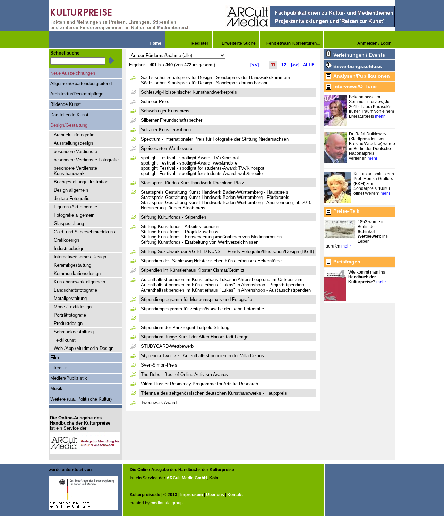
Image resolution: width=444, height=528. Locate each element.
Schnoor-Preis (155, 101)
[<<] (254, 64)
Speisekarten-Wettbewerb (166, 148)
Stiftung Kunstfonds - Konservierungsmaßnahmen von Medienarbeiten (211, 237)
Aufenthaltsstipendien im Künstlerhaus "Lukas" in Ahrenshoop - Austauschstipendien (226, 290)
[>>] (295, 64)
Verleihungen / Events (359, 55)
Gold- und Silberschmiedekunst (85, 231)
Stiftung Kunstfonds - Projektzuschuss (180, 231)
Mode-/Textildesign (73, 306)
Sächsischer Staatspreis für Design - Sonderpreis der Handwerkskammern (215, 77)
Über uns (215, 494)
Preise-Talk (346, 211)
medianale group (167, 503)
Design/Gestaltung (68, 125)
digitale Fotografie (71, 198)
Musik (56, 388)
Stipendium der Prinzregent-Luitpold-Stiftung (185, 327)
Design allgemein (71, 190)
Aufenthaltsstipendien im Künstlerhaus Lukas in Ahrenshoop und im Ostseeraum (221, 279)
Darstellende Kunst (69, 114)
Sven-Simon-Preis (159, 365)
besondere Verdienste (75, 151)
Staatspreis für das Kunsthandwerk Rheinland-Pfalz (192, 182)
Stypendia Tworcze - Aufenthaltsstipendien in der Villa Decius (202, 355)
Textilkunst (65, 340)
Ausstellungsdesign (73, 143)
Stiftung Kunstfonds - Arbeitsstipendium (181, 226)
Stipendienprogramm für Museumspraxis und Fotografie (196, 299)
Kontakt (235, 494)
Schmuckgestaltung (74, 331)
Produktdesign (68, 323)
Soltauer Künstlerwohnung (167, 129)
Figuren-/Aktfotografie (75, 206)
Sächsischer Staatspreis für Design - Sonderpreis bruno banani (204, 82)
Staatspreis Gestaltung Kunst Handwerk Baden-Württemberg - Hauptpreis (214, 192)
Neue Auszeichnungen (72, 73)
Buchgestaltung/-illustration (81, 181)
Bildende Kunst (65, 104)
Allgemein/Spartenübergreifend (81, 83)
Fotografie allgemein (74, 215)
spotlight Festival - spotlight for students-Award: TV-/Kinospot (202, 168)
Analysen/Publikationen (361, 76)
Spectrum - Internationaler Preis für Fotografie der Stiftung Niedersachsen (215, 139)
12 (283, 64)
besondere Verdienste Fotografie (86, 159)
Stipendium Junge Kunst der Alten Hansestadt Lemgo (194, 337)
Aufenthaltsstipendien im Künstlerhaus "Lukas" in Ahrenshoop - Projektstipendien (222, 284)
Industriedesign (69, 248)
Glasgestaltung (69, 223)
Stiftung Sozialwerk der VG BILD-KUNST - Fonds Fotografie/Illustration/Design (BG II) (227, 251)
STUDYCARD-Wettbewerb (167, 346)
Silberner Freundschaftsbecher (171, 120)
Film (54, 357)
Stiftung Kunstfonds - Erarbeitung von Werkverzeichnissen (199, 242)
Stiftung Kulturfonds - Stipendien (173, 217)
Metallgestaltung (70, 298)
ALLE (309, 64)
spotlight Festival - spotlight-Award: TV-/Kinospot (190, 157)
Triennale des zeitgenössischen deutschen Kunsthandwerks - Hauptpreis (214, 393)
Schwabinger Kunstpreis (165, 111)
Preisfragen (346, 262)
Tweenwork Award (159, 402)
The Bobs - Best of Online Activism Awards (184, 374)
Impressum (191, 494)
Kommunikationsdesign (77, 273)
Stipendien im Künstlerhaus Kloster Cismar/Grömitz (193, 270)
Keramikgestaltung (72, 265)
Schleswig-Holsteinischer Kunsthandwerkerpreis (189, 92)
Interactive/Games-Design (80, 256)
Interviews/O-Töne (355, 86)
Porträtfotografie (70, 315)
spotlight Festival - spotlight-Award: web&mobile (189, 163)
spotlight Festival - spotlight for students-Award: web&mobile (202, 173)
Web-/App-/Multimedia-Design (83, 348)
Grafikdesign (66, 240)
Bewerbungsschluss (357, 66)
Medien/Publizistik (68, 378)
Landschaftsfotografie (75, 290)
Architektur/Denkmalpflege (76, 94)
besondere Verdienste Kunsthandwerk (75, 171)
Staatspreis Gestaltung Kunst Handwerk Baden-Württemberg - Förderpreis (215, 197)
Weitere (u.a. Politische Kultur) (81, 399)
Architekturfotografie (74, 134)
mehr (380, 116)
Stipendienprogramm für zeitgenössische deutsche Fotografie (202, 308)
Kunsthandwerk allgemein (79, 281)
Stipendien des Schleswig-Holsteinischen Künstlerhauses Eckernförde (211, 260)
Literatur (58, 367)
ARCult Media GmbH (186, 478)
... (264, 64)
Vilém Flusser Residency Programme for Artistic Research (199, 383)
